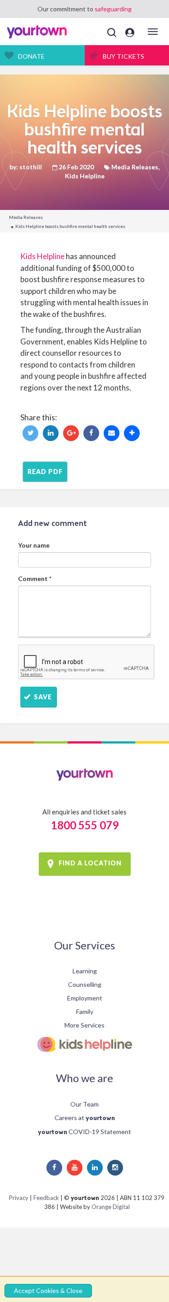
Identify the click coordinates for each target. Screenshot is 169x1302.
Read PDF (45, 471)
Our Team (84, 1104)
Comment (34, 578)
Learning (85, 971)
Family (84, 1011)
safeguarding (113, 9)
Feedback (46, 1197)
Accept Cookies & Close (48, 1290)
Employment (84, 998)
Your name (34, 545)
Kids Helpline (42, 256)
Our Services (84, 945)
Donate (31, 56)
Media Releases (26, 217)
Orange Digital (110, 1206)
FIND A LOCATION (90, 863)
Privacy (18, 1197)
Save (42, 697)
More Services (84, 1025)
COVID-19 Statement (84, 1131)
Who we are (84, 1077)
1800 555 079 (85, 825)
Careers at (85, 1117)
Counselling (84, 984)
